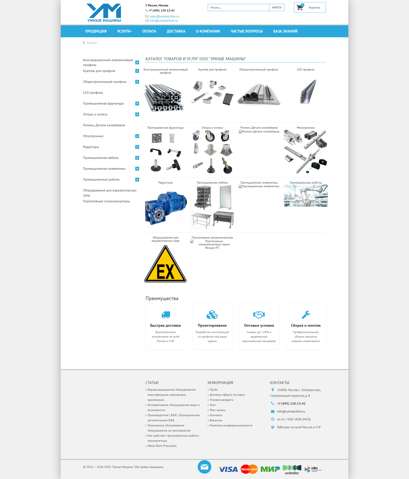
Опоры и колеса (95, 114)
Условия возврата (221, 400)
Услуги (123, 31)
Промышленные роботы (101, 179)
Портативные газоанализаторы (106, 201)
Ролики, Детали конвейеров (259, 127)
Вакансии (216, 420)
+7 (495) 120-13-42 (162, 10)
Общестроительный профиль (105, 81)
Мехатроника (93, 136)
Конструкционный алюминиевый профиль (108, 62)
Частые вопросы (247, 31)
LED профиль (93, 92)
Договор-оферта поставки (227, 395)
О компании (208, 31)
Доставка (176, 31)
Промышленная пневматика (259, 182)
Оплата (149, 31)
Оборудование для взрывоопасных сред (110, 192)
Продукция (96, 31)
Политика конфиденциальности (231, 425)
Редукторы (91, 147)
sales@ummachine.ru (164, 16)
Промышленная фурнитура (103, 103)
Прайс (214, 389)
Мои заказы (217, 410)
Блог (213, 405)
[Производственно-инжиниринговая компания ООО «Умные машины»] (104, 12)
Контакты (216, 415)
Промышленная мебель (100, 157)
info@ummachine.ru (164, 20)
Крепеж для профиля (99, 71)
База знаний (285, 31)
